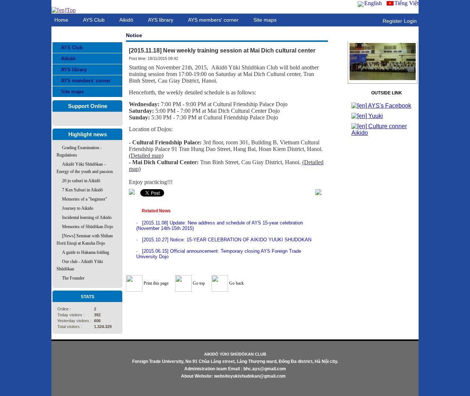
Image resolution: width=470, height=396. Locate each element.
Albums (382, 35)
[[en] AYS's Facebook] (381, 105)
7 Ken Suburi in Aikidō (82, 189)
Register (392, 21)
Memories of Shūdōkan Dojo (87, 226)
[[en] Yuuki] (367, 116)
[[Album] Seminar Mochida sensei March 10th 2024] (383, 80)
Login (410, 21)
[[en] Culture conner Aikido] (382, 133)
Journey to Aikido (77, 208)
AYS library (74, 69)
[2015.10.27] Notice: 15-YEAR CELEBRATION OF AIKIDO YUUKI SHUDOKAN (226, 239)
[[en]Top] (63, 10)
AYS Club (72, 47)
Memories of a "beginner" (84, 199)
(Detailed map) (146, 155)
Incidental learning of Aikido (87, 217)
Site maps (72, 91)
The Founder (73, 278)
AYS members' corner (86, 80)
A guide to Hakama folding (85, 252)
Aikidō (68, 58)
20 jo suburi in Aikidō (81, 180)
